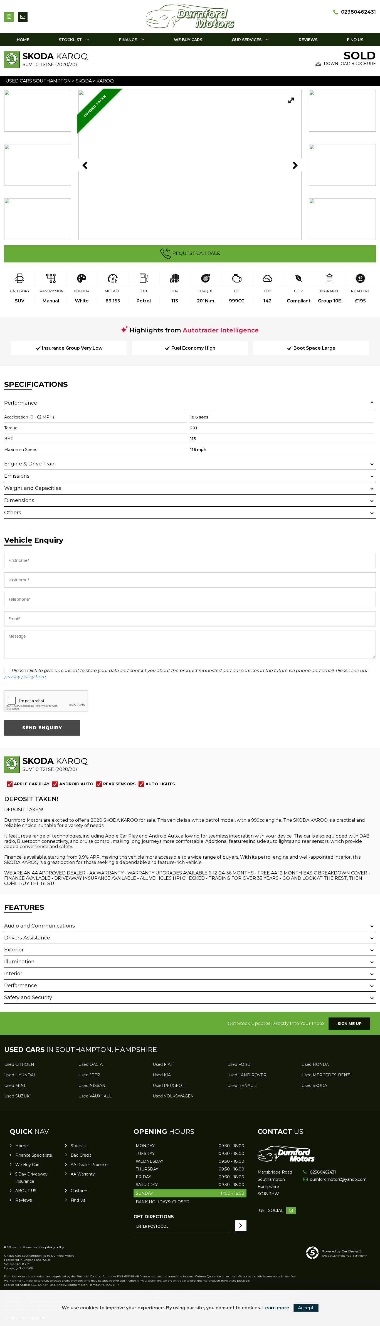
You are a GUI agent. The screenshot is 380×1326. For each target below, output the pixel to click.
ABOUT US (25, 1190)
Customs (79, 1190)
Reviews (308, 39)
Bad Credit (81, 1155)
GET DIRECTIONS (154, 1216)
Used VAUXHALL (95, 1096)
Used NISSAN (91, 1085)
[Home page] (190, 16)
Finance (128, 39)
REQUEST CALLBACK (196, 253)
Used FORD (239, 1064)
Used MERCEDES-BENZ (326, 1074)
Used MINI (14, 1085)
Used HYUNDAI (19, 1074)
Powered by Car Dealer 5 (341, 1251)
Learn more (275, 1307)
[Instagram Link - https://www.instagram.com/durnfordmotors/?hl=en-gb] (9, 17)
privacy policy (54, 1247)
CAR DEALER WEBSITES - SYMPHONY (344, 1255)
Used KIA (162, 1074)
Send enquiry (42, 727)
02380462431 (358, 12)
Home (23, 39)
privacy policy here (25, 676)
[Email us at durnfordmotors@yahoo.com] (23, 17)
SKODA (84, 81)
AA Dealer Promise (89, 1164)
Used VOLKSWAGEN (173, 1096)
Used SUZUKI (17, 1096)
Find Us (355, 39)
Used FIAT (163, 1064)
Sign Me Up (349, 1023)
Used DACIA (90, 1064)
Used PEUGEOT (168, 1085)
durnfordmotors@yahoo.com (328, 1179)
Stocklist (70, 39)
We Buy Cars (188, 39)
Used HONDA (315, 1064)
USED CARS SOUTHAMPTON (38, 81)
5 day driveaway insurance (31, 1178)
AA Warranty (83, 1174)
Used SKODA (314, 1085)
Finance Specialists (33, 1155)
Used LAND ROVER (247, 1074)
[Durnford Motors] (286, 1160)
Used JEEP (89, 1074)
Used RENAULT (242, 1085)
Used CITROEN (19, 1064)
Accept (306, 1307)
